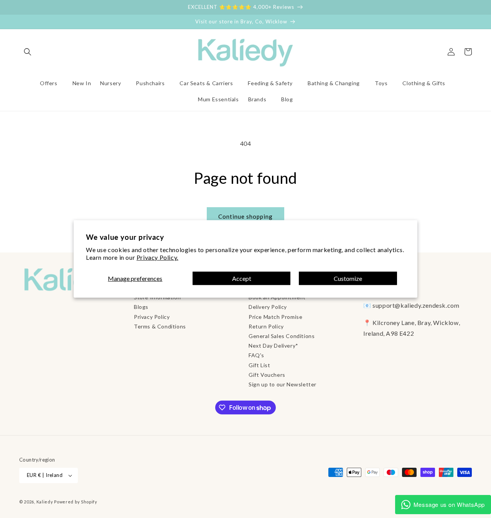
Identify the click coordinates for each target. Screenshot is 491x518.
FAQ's (256, 355)
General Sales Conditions (282, 336)
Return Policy (266, 326)
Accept (241, 278)
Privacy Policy (152, 316)
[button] (27, 51)
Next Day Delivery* (273, 345)
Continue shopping (245, 216)
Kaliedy (44, 501)
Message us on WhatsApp (449, 504)
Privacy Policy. (157, 257)
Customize (348, 278)
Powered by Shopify (75, 501)
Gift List (259, 365)
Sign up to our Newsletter (282, 384)
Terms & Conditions (160, 326)
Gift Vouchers (267, 374)
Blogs (141, 307)
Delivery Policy (268, 307)
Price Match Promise (275, 316)
